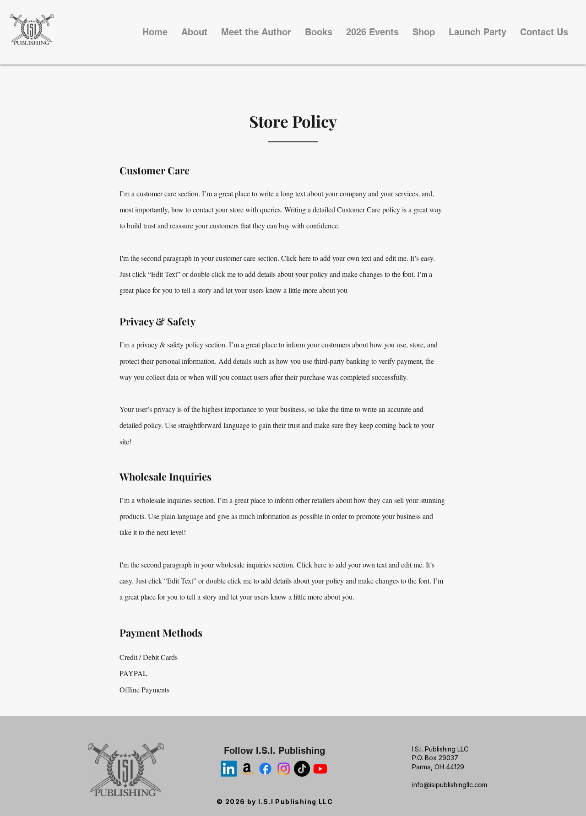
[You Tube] (320, 769)
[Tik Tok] (302, 769)
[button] (256, 32)
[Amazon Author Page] (247, 769)
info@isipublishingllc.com (449, 785)
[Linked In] (229, 769)
